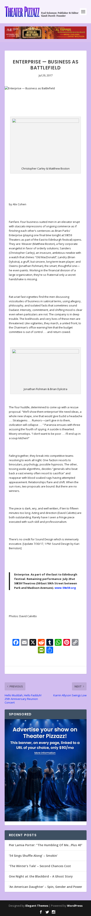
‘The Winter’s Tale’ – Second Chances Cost (40, 866)
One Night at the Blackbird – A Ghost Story (41, 876)
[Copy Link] (75, 643)
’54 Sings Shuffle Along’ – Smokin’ (33, 856)
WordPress (75, 906)
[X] (33, 643)
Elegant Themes (36, 906)
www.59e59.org (65, 588)
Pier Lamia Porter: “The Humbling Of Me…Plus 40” (45, 845)
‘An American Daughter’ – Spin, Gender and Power (45, 887)
